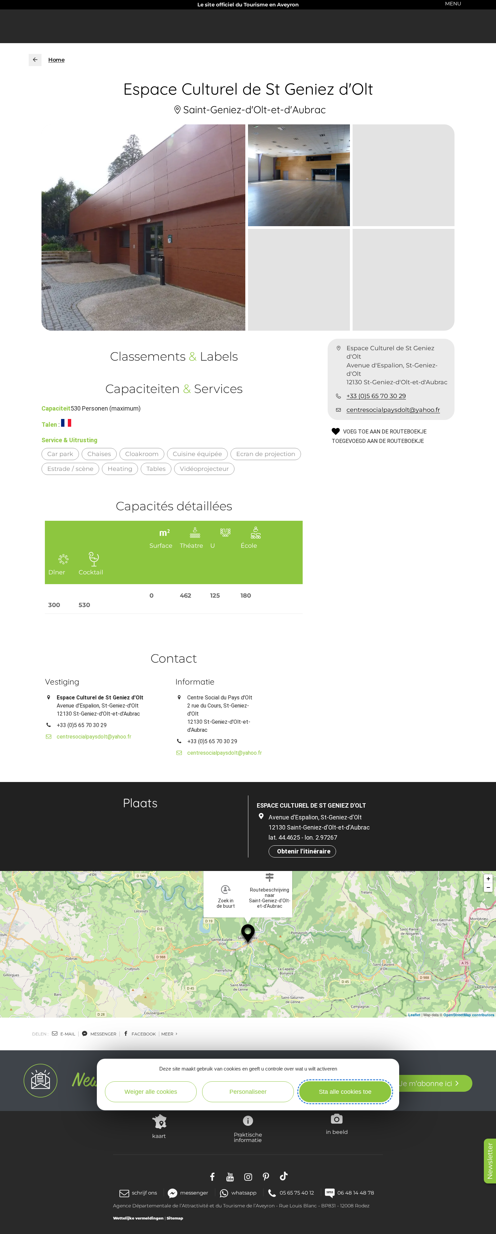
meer (167, 1033)
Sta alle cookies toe (345, 1091)
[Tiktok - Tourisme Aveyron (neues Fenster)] (284, 1176)
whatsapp (243, 1193)
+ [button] (488, 878)
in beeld (337, 1132)
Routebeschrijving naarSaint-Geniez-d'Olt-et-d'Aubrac (270, 898)
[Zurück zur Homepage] (35, 60)
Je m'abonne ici (425, 1083)
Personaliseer (248, 1091)
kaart (159, 1136)
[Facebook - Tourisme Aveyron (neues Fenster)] (212, 1176)
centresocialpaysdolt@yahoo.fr (393, 410)
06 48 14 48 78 (355, 1193)
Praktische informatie (248, 1137)
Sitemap (175, 1218)
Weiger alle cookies (151, 1091)
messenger (102, 1033)
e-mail (67, 1033)
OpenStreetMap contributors (468, 1014)
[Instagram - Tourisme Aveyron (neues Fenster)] (248, 1176)
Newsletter (490, 1161)
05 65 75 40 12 (297, 1193)
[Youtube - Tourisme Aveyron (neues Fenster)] (230, 1176)
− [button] (488, 887)
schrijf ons (144, 1193)
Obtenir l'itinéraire (303, 851)
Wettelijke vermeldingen (138, 1218)
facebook (143, 1033)
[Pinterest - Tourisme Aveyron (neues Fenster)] (266, 1176)
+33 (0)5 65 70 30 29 (376, 396)
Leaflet (414, 1014)
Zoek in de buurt (226, 903)
